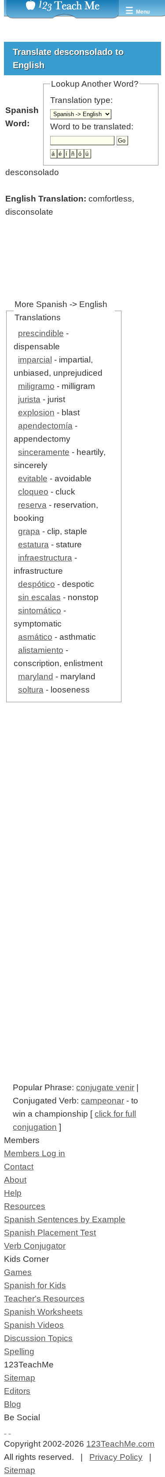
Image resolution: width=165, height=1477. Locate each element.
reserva (32, 504)
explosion (36, 412)
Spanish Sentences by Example (64, 1219)
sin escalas (39, 597)
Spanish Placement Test (50, 1232)
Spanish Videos (34, 1325)
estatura (33, 544)
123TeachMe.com (120, 1443)
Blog (12, 1404)
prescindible (41, 333)
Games (18, 1272)
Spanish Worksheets (43, 1311)
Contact (18, 1166)
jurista (29, 399)
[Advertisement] (82, 824)
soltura (31, 689)
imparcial (35, 359)
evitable (33, 478)
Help (13, 1193)
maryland (35, 676)
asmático (35, 636)
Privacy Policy (116, 1457)
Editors (17, 1391)
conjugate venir (105, 1087)
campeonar (102, 1100)
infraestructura (45, 557)
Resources (24, 1206)
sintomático (39, 610)
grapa (29, 531)
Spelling (19, 1351)
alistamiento (40, 650)
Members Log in (34, 1153)
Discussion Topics (38, 1338)
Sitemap (19, 1377)
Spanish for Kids (35, 1285)
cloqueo (33, 491)
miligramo (36, 386)
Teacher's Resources (44, 1298)
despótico (36, 584)
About (15, 1179)
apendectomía (45, 425)
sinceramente (44, 452)
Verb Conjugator (35, 1245)
